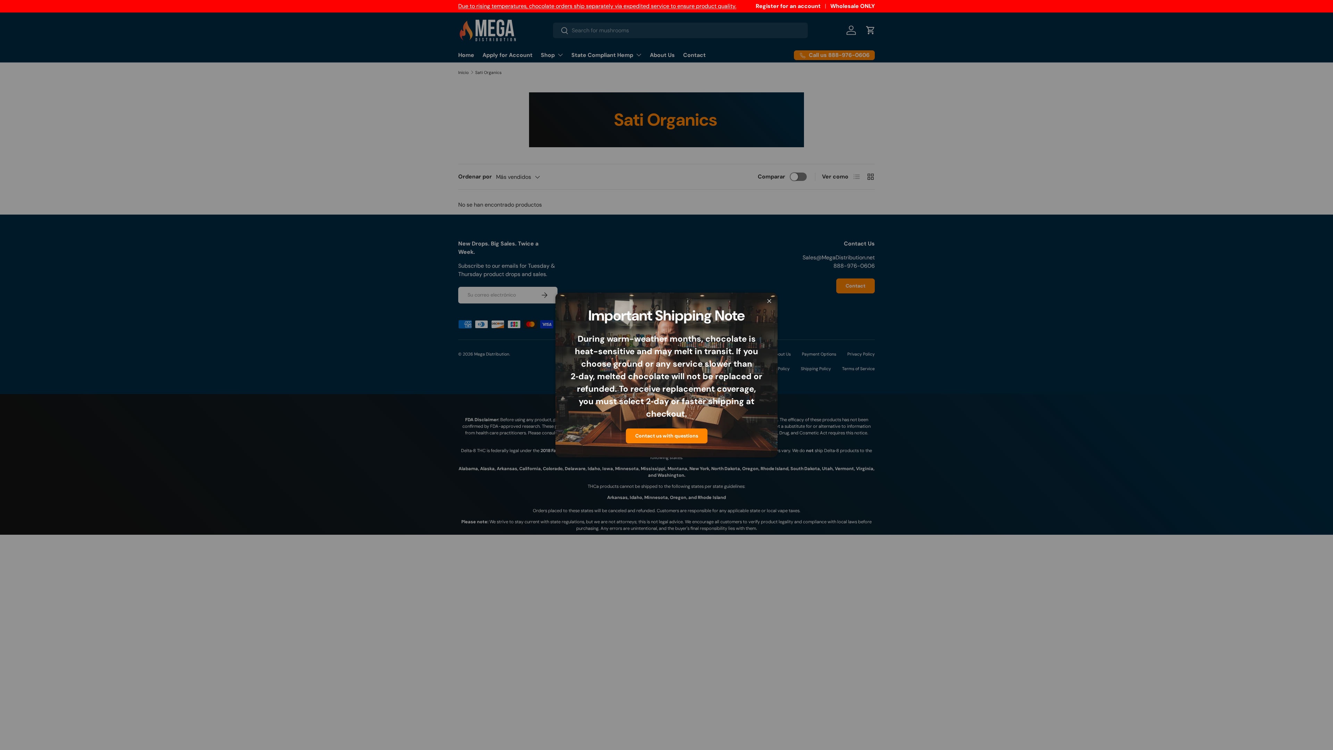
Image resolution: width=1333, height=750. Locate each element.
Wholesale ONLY (852, 6)
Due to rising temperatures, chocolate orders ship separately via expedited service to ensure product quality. (597, 6)
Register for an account (788, 6)
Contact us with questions (666, 436)
